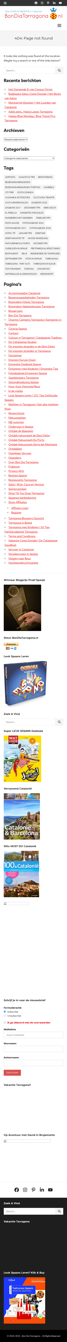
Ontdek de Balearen (20, 431)
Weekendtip (46, 274)
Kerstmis (40, 233)
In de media (15, 391)
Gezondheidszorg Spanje (23, 382)
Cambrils (49, 187)
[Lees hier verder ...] (35, 9)
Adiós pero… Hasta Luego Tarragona (30, 111)
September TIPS (13, 258)
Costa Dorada (25, 192)
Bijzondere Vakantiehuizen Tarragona (31, 306)
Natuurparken (17, 417)
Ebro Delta (50, 207)
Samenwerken (17, 489)
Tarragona (51, 258)
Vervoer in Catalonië (21, 549)
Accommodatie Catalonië (24, 293)
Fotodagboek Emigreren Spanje (27, 373)
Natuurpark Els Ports (17, 243)
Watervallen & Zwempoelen (21, 274)
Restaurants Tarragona (22, 480)
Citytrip (9, 192)
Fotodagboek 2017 (15, 228)
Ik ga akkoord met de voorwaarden (28, 1022)
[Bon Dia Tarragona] (25, 706)
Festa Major (12, 223)
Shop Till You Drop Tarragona (26, 493)
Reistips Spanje (17, 475)
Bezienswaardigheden (17, 182)
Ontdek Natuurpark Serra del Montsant (32, 444)
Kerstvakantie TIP (14, 238)
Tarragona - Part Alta (17, 263)
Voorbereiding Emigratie (23, 563)
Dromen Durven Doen (22, 360)
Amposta (10, 177)
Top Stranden (13, 268)
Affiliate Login (19, 508)
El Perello (11, 212)
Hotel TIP (10, 233)
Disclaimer (15, 355)
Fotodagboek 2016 (32, 223)
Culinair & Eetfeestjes (17, 197)
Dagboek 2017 (13, 207)
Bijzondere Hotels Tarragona (26, 302)
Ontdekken (15, 449)
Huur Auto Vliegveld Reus (24, 386)
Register (16, 512)
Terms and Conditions (21, 536)
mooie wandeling (38, 238)
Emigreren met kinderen (19, 217)
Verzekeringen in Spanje (23, 554)
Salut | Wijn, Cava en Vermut (26, 484)
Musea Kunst (16, 413)
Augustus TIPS (27, 177)
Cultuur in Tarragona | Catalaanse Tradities (35, 337)
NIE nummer (16, 422)
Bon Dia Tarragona (19, 315)
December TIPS (32, 207)
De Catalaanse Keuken (22, 342)
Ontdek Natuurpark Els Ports (26, 440)
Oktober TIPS (40, 243)
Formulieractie (13, 1007)
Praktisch (14, 466)
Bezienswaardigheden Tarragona (28, 297)
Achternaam (11, 1057)
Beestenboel (45, 177)
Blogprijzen (15, 311)
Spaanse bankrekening (22, 498)
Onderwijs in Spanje (20, 426)
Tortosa (29, 268)
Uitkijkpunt (43, 268)
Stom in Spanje (33, 258)
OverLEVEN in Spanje (16, 248)
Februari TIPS (43, 217)
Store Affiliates (17, 502)
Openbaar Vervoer (19, 453)
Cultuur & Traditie (43, 197)
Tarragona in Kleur (44, 263)
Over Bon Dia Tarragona (23, 462)
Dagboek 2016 (39, 202)
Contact (13, 333)
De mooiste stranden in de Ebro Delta (31, 346)
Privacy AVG (16, 471)
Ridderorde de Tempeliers (45, 253)
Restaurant (11, 253)
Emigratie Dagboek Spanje (24, 364)
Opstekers (14, 457)
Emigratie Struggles (31, 212)
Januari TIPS (25, 233)
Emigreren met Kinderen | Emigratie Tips (33, 368)
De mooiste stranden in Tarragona (29, 351)
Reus (24, 253)
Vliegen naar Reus (19, 558)
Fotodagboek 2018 (40, 228)
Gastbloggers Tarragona (23, 377)
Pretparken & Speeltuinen (45, 248)
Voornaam (10, 1043)
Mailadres (10, 1029)
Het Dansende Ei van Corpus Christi (30, 89)
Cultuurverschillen (16, 202)
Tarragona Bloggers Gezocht (26, 518)
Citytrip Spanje (17, 328)
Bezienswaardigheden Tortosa (22, 187)
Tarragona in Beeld (20, 523)
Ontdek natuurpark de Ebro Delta (29, 435)
